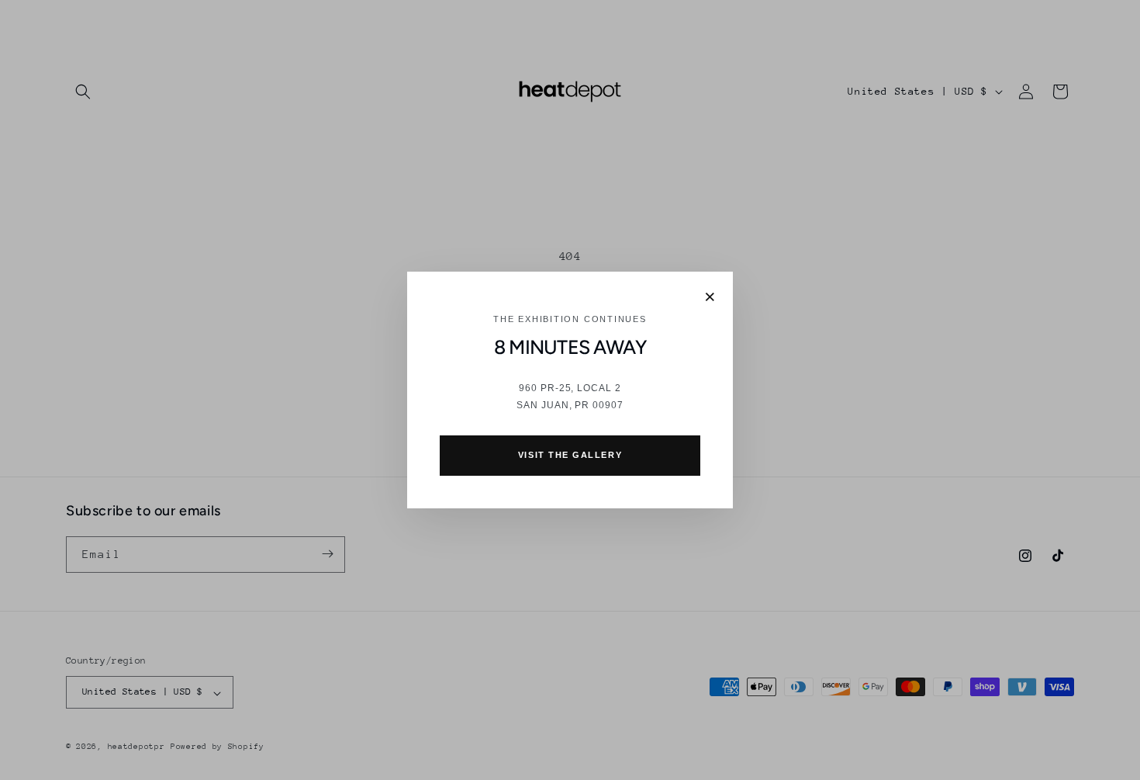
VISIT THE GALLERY (570, 454)
